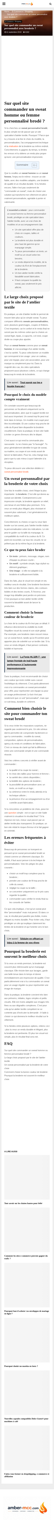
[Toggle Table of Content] (33, 165)
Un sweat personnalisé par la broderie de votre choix (26, 1067)
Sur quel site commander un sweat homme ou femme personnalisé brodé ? (26, 1052)
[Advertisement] (27, 71)
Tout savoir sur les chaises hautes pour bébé (23, 1203)
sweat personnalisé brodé (16, 472)
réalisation (13, 146)
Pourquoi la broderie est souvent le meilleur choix (24, 1077)
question (12, 813)
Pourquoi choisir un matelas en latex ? (21, 1366)
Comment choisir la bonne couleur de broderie (26, 1072)
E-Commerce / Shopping (13, 21)
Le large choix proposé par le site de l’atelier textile (24, 1059)
